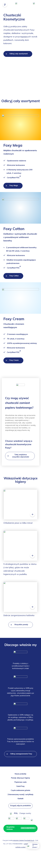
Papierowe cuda (20, 782)
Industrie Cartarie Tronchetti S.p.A (23, 840)
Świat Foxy (20, 786)
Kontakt (20, 799)
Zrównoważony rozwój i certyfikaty (20, 795)
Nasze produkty (20, 774)
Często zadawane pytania (20, 790)
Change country (25, 813)
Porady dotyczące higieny (20, 778)
